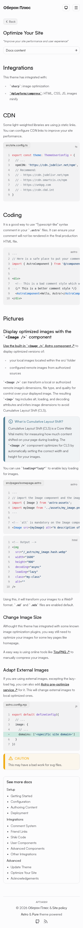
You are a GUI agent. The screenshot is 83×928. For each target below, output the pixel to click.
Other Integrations (23, 854)
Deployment (19, 813)
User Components (23, 843)
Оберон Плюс (17, 7)
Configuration (20, 802)
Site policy (59, 908)
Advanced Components (28, 848)
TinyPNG (61, 652)
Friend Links (19, 831)
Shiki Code (18, 837)
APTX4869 (41, 902)
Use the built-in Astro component (39, 346)
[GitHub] (37, 921)
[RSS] (45, 921)
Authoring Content (24, 807)
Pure (35, 914)
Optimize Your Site (24, 873)
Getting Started (21, 796)
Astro (25, 914)
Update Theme (21, 867)
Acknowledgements (25, 878)
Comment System (23, 826)
